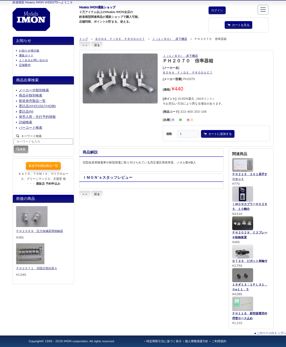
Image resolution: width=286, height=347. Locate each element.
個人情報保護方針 (196, 341)
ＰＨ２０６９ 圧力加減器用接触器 (39, 231)
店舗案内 (25, 65)
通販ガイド (26, 55)
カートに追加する (219, 134)
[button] (217, 10)
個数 (169, 134)
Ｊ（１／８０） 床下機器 (169, 39)
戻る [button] (97, 45)
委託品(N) (26, 111)
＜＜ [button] (85, 45)
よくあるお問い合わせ (33, 60)
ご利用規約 (219, 341)
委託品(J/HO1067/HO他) (37, 106)
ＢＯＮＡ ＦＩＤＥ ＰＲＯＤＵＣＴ (120, 39)
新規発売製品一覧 (32, 101)
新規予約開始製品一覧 (43, 166)
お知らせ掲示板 (29, 50)
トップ (83, 39)
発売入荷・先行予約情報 (37, 117)
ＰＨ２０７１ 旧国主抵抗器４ (36, 268)
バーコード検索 (30, 127)
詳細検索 (25, 122)
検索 (23, 149)
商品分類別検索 (30, 95)
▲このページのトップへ (270, 333)
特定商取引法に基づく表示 (164, 341)
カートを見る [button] (240, 25)
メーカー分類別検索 (34, 90)
